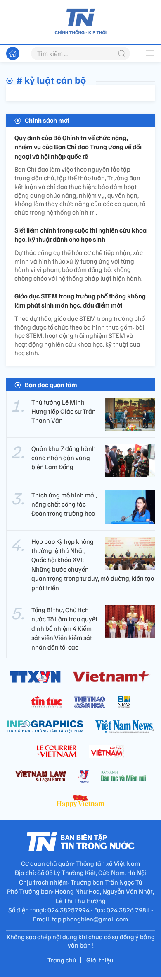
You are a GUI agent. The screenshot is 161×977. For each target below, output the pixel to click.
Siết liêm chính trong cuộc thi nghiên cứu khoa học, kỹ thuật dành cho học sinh (80, 234)
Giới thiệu (100, 960)
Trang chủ (61, 960)
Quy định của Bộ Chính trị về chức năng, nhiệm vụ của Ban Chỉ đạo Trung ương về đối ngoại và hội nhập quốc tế (78, 146)
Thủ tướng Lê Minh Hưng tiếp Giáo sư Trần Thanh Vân (63, 411)
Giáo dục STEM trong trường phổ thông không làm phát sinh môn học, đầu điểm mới (80, 300)
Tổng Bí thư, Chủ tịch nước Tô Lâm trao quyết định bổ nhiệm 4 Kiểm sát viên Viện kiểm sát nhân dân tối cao (64, 628)
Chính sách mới (47, 120)
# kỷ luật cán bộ (51, 80)
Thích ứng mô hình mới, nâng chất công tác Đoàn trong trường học (64, 504)
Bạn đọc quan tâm (51, 385)
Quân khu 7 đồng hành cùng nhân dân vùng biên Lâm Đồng (63, 457)
